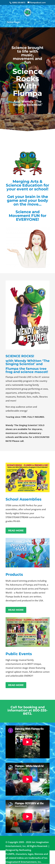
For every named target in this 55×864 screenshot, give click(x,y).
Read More (16, 530)
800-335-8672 (35, 712)
